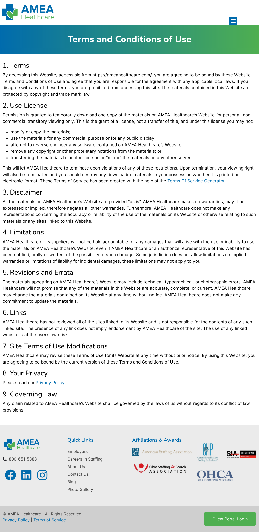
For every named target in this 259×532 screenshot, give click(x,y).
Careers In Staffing (85, 459)
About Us (76, 466)
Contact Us (78, 474)
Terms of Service (49, 519)
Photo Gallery (80, 489)
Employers (77, 451)
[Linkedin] (26, 475)
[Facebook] (10, 475)
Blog (71, 481)
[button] (233, 21)
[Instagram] (42, 475)
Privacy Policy (50, 382)
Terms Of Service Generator (195, 180)
